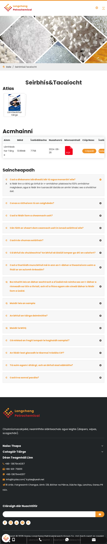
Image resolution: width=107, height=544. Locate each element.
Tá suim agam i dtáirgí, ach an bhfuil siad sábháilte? (39, 365)
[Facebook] (5, 522)
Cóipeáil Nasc (89, 153)
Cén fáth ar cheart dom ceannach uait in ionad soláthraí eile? (44, 228)
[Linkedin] (10, 522)
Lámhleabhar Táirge (9, 150)
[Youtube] (16, 522)
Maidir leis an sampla (20, 303)
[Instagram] (22, 522)
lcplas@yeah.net (35, 479)
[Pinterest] (28, 522)
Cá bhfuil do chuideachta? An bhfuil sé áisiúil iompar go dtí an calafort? (50, 252)
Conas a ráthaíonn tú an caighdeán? (30, 203)
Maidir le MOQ (16, 328)
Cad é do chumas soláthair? (24, 240)
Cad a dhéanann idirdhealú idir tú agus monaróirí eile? (40, 179)
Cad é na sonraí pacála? (22, 377)
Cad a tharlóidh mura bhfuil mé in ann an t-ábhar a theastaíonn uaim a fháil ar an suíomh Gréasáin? (50, 267)
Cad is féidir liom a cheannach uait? (29, 215)
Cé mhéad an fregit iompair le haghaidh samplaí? (37, 340)
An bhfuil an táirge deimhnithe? (27, 315)
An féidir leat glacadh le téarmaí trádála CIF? (35, 352)
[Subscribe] (99, 514)
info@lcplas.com (15, 479)
